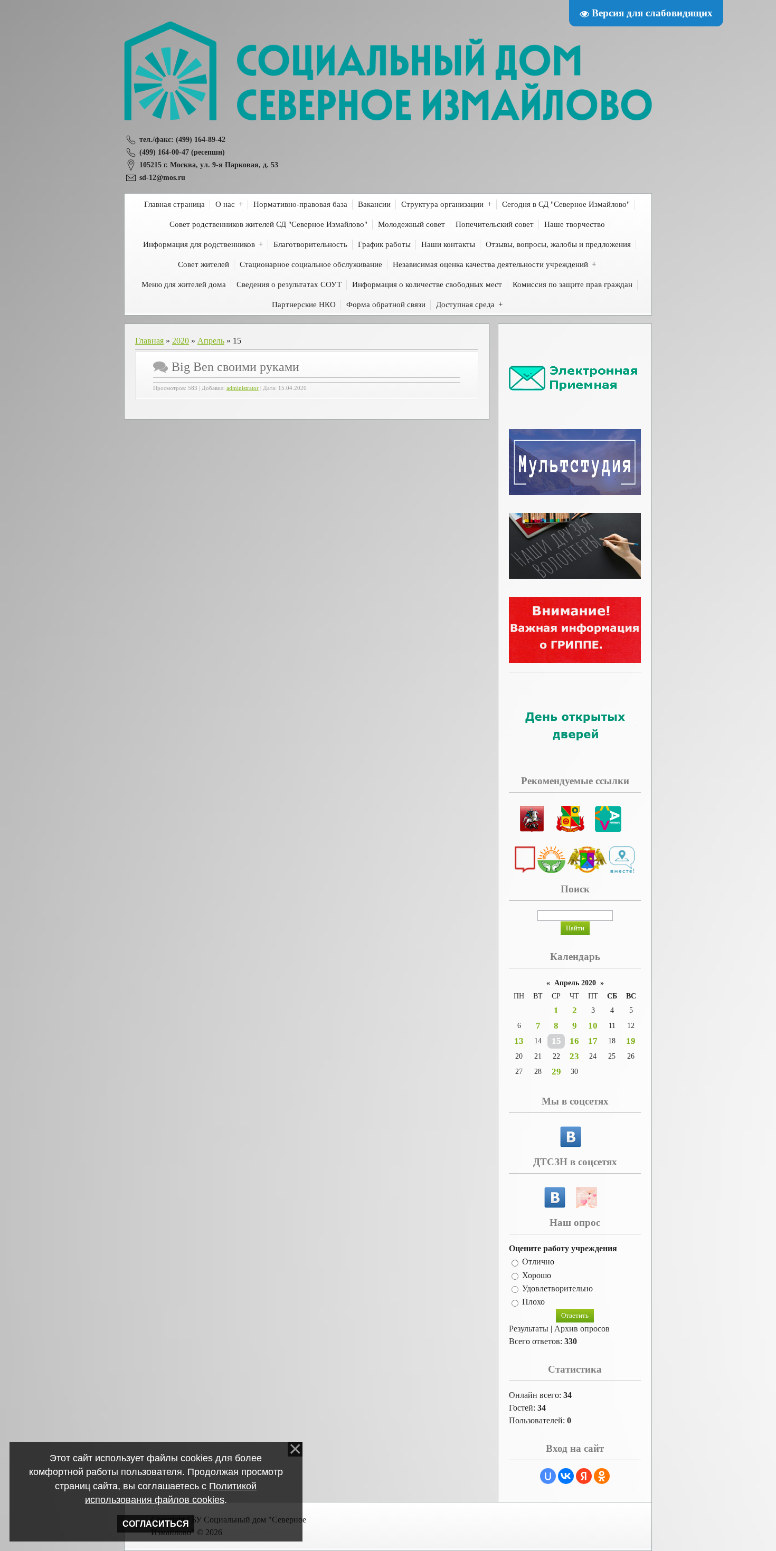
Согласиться (155, 1523)
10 (593, 1026)
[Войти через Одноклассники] (602, 1476)
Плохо (533, 1302)
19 (631, 1041)
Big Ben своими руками (235, 367)
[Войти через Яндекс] (584, 1476)
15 (556, 1041)
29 (556, 1072)
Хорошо (536, 1275)
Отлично (538, 1262)
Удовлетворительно (557, 1288)
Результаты (528, 1328)
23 (574, 1056)
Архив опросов (582, 1328)
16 (574, 1041)
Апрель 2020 (575, 983)
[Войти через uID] (548, 1476)
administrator (242, 388)
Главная (149, 340)
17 (593, 1041)
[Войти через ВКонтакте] (566, 1476)
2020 (180, 340)
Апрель (210, 340)
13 (519, 1041)
